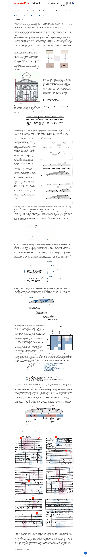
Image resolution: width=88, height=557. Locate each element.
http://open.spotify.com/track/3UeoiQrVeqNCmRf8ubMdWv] (36, 291)
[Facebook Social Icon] (73, 3)
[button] (34, 11)
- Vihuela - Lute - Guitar (36, 3)
